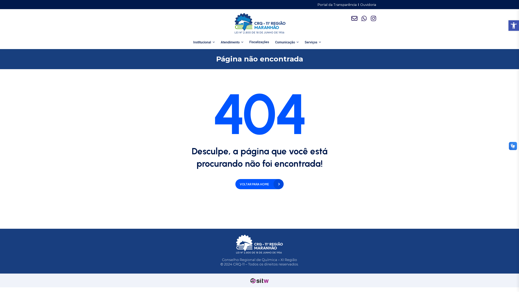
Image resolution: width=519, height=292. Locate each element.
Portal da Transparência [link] (337, 5)
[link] (513, 25)
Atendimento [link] (230, 42)
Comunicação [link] (285, 42)
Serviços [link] (311, 42)
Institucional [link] (202, 42)
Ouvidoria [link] (368, 5)
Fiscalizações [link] (259, 42)
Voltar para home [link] (254, 184)
